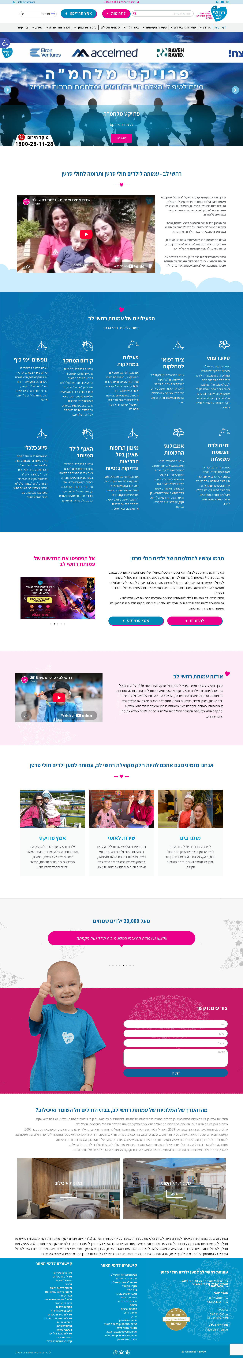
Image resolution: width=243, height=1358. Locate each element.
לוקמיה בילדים (64, 1307)
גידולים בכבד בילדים (60, 1333)
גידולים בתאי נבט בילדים (58, 1318)
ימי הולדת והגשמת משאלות (219, 452)
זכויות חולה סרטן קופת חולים (121, 1335)
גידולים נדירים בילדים (60, 1314)
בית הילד (132, 1290)
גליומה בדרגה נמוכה (61, 1288)
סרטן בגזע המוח (63, 1303)
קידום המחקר (78, 360)
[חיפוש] (135, 13)
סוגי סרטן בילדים (63, 1272)
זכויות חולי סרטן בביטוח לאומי (120, 1324)
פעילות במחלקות (128, 360)
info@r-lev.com (26, 2)
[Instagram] (228, 2)
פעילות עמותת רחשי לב (124, 1274)
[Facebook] (217, 2)
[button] (5, 43)
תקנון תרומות (129, 1286)
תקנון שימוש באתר (126, 1293)
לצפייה (174, 1193)
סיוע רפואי (218, 358)
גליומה (68, 1284)
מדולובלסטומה (64, 1280)
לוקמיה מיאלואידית (61, 1310)
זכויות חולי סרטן (128, 1320)
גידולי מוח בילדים (62, 1276)
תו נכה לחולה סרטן (127, 1328)
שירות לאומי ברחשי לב (124, 1282)
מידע (134, 1316)
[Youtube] (222, 2)
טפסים (133, 1305)
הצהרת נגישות (129, 1297)
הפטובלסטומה (64, 1337)
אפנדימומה (66, 1295)
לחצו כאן (121, 138)
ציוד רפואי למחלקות (172, 363)
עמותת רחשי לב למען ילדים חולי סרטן (194, 1272)
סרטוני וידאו (130, 1312)
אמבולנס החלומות (174, 449)
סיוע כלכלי (35, 447)
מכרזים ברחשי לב (127, 1301)
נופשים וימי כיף (30, 359)
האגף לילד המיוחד (81, 452)
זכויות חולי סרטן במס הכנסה (121, 1331)
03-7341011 (216, 1298)
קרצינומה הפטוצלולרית (59, 1341)
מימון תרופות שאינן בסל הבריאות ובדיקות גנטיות (122, 458)
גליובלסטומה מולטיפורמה (58, 1299)
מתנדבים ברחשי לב (126, 1278)
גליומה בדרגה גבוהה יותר (58, 1291)
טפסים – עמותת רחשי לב (193, 1351)
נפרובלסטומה (64, 1326)
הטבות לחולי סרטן (127, 1339)
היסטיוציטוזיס (64, 1322)
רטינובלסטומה (64, 1329)
